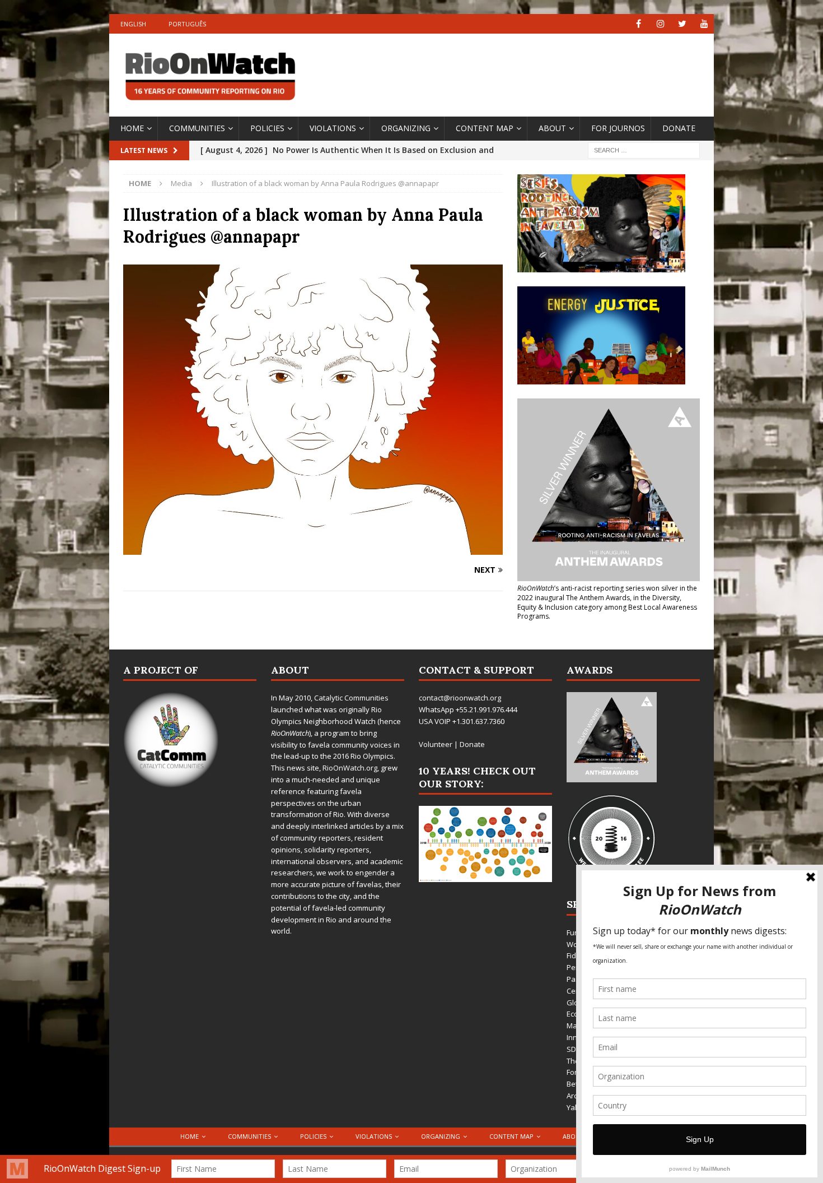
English (133, 24)
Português (187, 24)
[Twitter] (682, 24)
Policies (267, 128)
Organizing (406, 128)
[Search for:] (644, 149)
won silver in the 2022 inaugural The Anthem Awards (607, 592)
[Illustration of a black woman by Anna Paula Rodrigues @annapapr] (313, 548)
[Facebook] (638, 24)
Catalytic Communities (351, 698)
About (552, 128)
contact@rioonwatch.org (460, 698)
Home (132, 128)
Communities (197, 128)
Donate (678, 128)
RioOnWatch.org (349, 768)
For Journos (618, 128)
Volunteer (435, 744)
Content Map (484, 128)
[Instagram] (660, 24)
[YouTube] (704, 24)
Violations (333, 128)
